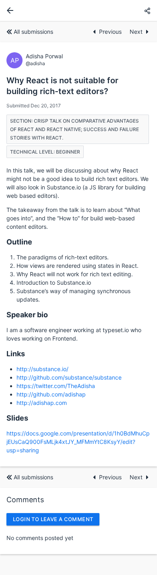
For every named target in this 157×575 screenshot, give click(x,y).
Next (136, 31)
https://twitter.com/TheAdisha (56, 385)
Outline (19, 242)
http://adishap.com (42, 402)
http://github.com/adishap (51, 394)
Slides (17, 418)
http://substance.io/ (42, 369)
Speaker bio (27, 314)
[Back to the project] (8, 10)
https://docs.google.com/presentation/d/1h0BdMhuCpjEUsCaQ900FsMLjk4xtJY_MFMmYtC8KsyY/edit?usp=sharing (78, 442)
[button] (147, 10)
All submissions (33, 31)
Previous (111, 31)
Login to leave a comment (53, 519)
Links (15, 353)
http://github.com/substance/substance (69, 377)
